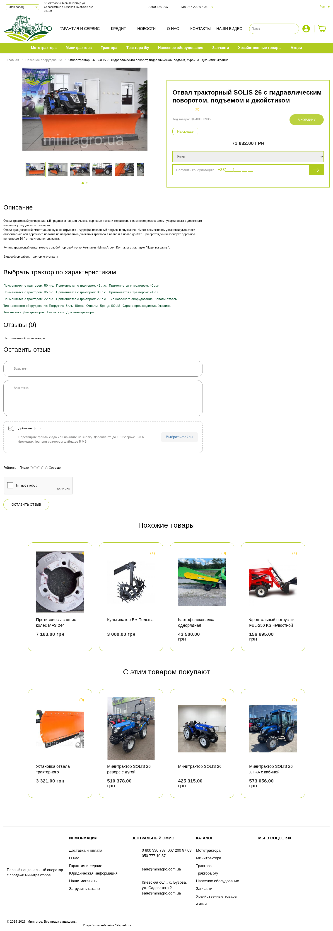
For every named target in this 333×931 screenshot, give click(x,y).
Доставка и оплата (85, 850)
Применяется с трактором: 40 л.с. (134, 285)
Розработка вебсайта (98, 925)
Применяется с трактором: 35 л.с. (28, 292)
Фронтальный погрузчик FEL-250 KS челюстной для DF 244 (271, 625)
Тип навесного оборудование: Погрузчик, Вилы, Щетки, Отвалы (50, 305)
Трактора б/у (207, 873)
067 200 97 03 (179, 850)
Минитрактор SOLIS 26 (200, 766)
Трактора (204, 866)
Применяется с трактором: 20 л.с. (81, 299)
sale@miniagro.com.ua (161, 869)
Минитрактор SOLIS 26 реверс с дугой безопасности (129, 772)
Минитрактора (208, 858)
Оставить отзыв (26, 504)
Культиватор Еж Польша (130, 619)
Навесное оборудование (217, 881)
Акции (201, 904)
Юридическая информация (93, 873)
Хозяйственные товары (216, 896)
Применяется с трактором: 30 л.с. (81, 292)
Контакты (200, 29)
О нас (173, 29)
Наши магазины (83, 881)
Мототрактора (208, 850)
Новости (146, 29)
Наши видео (229, 29)
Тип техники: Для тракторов (23, 312)
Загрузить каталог (85, 889)
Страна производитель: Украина (147, 305)
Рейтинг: (9, 467)
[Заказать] (322, 28)
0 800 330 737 (158, 7)
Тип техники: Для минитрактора (70, 312)
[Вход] (306, 28)
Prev (11, 598)
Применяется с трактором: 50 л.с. (28, 285)
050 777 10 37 (154, 856)
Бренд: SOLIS (110, 305)
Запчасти (204, 889)
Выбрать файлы (179, 437)
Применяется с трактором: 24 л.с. (134, 292)
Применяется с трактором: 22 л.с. (28, 299)
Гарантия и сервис (80, 29)
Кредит (118, 29)
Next (322, 598)
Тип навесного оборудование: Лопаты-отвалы (143, 299)
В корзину (307, 120)
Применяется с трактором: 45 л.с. (81, 285)
